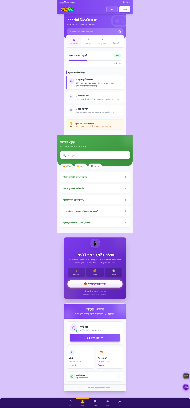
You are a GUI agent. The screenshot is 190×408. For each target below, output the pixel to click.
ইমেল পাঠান (101, 365)
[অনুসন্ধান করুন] (119, 31)
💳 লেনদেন (80, 166)
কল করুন (71, 365)
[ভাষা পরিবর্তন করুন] (124, 2)
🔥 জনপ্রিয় (67, 166)
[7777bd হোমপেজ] (67, 9)
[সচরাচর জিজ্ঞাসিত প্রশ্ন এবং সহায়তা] (186, 376)
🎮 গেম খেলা (95, 166)
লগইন (112, 9)
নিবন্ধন (125, 9)
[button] (186, 387)
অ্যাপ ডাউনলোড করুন (95, 284)
